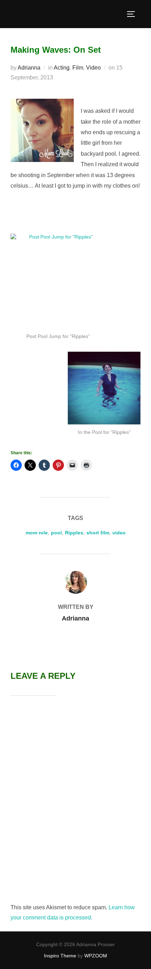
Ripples (74, 532)
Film (77, 68)
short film (97, 532)
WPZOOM (95, 955)
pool (56, 532)
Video (93, 68)
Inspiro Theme (60, 955)
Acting (62, 68)
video (119, 532)
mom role (37, 532)
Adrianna (29, 68)
